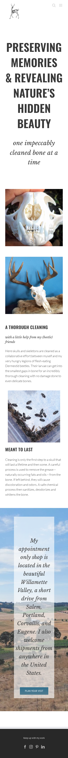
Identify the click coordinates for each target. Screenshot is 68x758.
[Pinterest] (37, 747)
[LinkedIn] (43, 747)
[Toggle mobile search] (54, 5)
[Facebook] (25, 747)
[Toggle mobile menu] (61, 5)
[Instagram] (31, 747)
